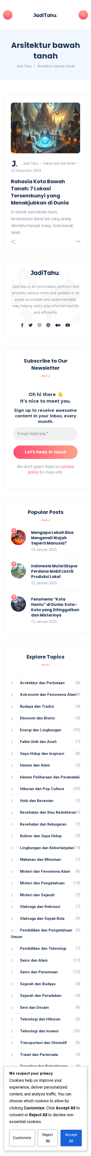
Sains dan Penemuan (39, 972)
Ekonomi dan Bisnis (37, 718)
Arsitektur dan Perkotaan (42, 683)
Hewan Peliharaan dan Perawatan (49, 777)
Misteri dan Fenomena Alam (45, 871)
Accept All (71, 1138)
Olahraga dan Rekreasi (40, 906)
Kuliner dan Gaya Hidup (41, 836)
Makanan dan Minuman (40, 859)
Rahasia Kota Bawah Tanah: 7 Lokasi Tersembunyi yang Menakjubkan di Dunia (40, 192)
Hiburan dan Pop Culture (42, 789)
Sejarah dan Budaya (37, 984)
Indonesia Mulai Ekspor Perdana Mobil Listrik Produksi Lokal (54, 571)
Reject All (47, 1138)
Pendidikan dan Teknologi (43, 948)
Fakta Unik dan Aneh (59, 163)
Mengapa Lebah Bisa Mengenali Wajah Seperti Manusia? (52, 538)
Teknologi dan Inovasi (39, 1031)
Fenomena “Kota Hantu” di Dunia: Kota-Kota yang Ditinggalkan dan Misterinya (55, 607)
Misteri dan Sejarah (37, 895)
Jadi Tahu (30, 163)
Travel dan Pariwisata (39, 1054)
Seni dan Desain (34, 1007)
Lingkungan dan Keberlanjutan (47, 848)
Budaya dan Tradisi (37, 706)
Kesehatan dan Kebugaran (43, 824)
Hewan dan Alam (35, 765)
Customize (22, 1137)
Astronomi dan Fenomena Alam (48, 694)
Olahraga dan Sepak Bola (42, 918)
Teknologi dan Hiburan (40, 1019)
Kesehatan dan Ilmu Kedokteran (48, 812)
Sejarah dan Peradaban (40, 995)
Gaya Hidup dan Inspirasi (42, 753)
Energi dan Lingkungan (40, 730)
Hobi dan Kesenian (36, 800)
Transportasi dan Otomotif (43, 1042)
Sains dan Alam (34, 960)
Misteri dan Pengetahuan (42, 883)
